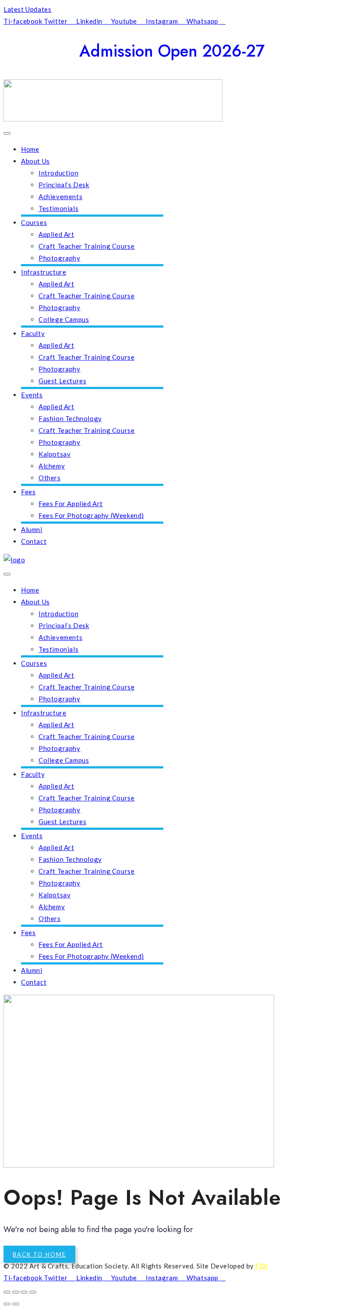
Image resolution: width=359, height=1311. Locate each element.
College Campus (64, 319)
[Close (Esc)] (32, 1292)
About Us (35, 161)
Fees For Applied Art (71, 503)
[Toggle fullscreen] (15, 1292)
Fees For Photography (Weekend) (91, 515)
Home (30, 149)
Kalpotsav (54, 454)
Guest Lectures (62, 381)
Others (50, 478)
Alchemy (52, 466)
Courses (34, 222)
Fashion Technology (70, 418)
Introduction (58, 173)
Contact (33, 541)
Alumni (31, 529)
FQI (261, 1266)
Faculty (33, 333)
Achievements (60, 196)
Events (32, 395)
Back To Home (39, 1254)
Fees (28, 492)
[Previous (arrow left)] (7, 1304)
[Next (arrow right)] (15, 1304)
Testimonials (58, 208)
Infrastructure (43, 272)
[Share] (24, 1292)
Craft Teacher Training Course (86, 246)
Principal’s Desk (64, 185)
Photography (60, 258)
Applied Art (56, 234)
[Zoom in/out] (7, 1292)
